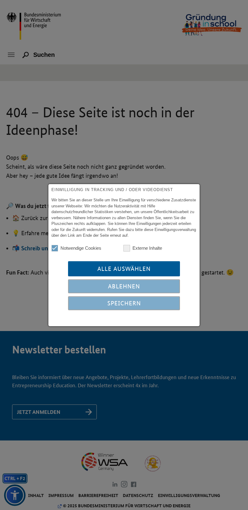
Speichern (124, 303)
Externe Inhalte (147, 248)
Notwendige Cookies (80, 248)
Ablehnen (124, 286)
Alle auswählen (124, 268)
